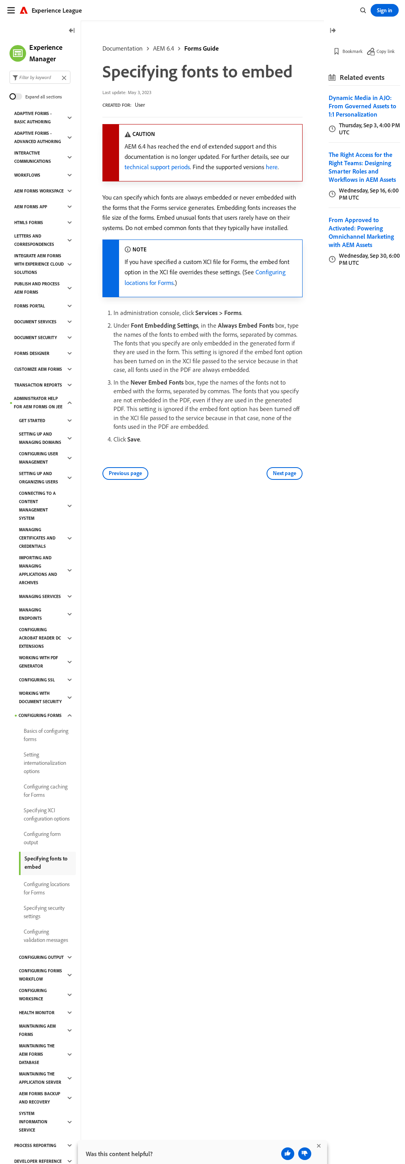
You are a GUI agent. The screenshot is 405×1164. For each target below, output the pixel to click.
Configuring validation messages (46, 935)
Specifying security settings (44, 912)
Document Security (35, 337)
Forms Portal (29, 306)
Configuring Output (41, 957)
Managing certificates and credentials (37, 538)
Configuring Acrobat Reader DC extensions (40, 638)
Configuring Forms (40, 715)
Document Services (35, 321)
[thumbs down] (304, 1153)
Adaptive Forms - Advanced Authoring (37, 137)
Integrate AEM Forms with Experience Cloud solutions (39, 264)
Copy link (386, 51)
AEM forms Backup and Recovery (39, 1098)
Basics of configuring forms (46, 735)
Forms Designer (31, 353)
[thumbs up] (287, 1153)
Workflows (27, 175)
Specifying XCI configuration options (47, 814)
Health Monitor (37, 1012)
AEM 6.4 (163, 48)
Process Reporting (35, 1145)
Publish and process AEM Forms (37, 288)
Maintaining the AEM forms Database (37, 1054)
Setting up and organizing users (38, 478)
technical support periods (157, 167)
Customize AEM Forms (38, 369)
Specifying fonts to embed (46, 862)
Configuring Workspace (33, 995)
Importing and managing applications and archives (38, 570)
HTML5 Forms (28, 222)
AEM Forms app (30, 206)
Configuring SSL (37, 680)
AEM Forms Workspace (39, 191)
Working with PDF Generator (38, 662)
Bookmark (353, 51)
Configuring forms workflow (40, 975)
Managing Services (40, 596)
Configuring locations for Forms (47, 888)
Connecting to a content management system (37, 506)
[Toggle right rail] (332, 31)
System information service (33, 1122)
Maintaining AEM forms (37, 1030)
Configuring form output (42, 838)
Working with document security (40, 697)
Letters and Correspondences (34, 240)
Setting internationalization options (45, 763)
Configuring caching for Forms (46, 790)
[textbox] (39, 77)
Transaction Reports (38, 385)
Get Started (32, 420)
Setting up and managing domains (40, 438)
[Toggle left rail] (72, 31)
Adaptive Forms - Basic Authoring (33, 118)
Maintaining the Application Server (40, 1078)
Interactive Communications (32, 157)
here (272, 167)
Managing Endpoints (30, 614)
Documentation (122, 48)
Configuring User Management (38, 458)
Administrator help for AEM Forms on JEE (38, 402)
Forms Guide (201, 48)
